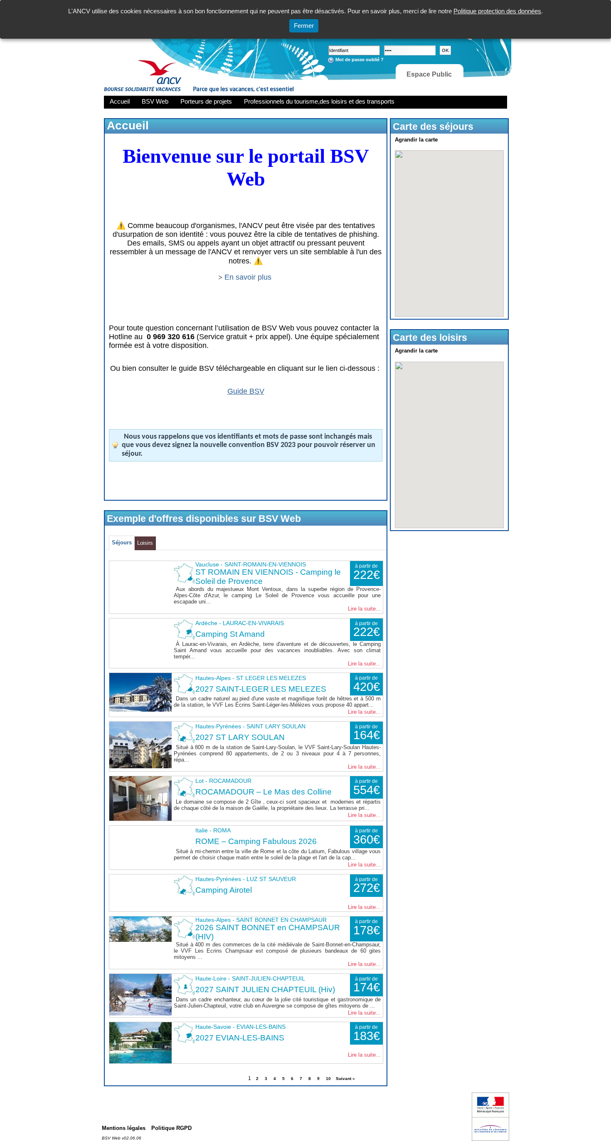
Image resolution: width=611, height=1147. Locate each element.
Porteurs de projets (206, 101)
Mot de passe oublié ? (359, 59)
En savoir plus (248, 277)
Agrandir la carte (416, 140)
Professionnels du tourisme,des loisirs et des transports (319, 101)
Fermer (304, 25)
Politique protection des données (497, 11)
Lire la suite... (364, 609)
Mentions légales (123, 1128)
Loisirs (145, 543)
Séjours (122, 542)
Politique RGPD (171, 1128)
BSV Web (155, 101)
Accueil (120, 101)
